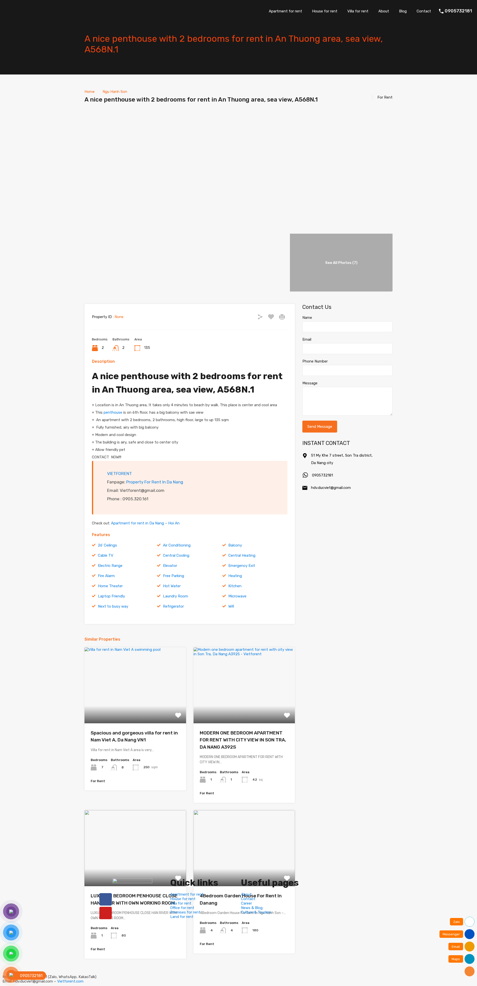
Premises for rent (185, 912)
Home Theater (110, 586)
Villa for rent (357, 11)
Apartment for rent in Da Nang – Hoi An (145, 523)
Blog (403, 11)
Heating (235, 576)
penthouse (113, 412)
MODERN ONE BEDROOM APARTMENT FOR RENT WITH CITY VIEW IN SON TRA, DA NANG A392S (243, 740)
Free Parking (173, 576)
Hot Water (172, 586)
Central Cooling (176, 555)
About (383, 11)
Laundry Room (175, 596)
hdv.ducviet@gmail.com (331, 487)
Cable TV (105, 555)
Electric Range (110, 565)
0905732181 (458, 11)
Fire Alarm (106, 576)
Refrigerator (173, 606)
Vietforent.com (70, 981)
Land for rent (181, 916)
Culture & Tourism (256, 912)
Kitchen (234, 586)
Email (306, 339)
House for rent (324, 11)
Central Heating (241, 555)
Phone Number (315, 361)
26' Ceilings (107, 545)
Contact (424, 11)
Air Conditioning (177, 545)
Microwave (237, 596)
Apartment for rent (285, 11)
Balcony (235, 545)
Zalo (456, 922)
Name (307, 317)
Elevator (170, 565)
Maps (456, 959)
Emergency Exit (241, 565)
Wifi (231, 606)
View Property (135, 708)
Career (246, 903)
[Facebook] (105, 899)
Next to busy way (113, 606)
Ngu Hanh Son (115, 91)
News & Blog (252, 908)
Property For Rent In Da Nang (154, 481)
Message (310, 383)
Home (89, 91)
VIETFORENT (119, 473)
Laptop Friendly (111, 596)
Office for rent (182, 908)
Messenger (451, 934)
